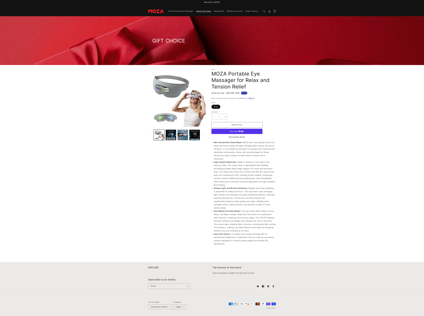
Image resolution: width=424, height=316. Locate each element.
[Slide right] (203, 135)
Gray (216, 107)
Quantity (214, 112)
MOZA (274, 308)
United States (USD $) (159, 307)
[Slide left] (150, 135)
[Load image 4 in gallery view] (194, 135)
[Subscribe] (187, 286)
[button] (264, 11)
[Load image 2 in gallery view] (171, 135)
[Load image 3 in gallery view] (182, 135)
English (178, 307)
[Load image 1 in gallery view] (159, 135)
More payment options (237, 137)
